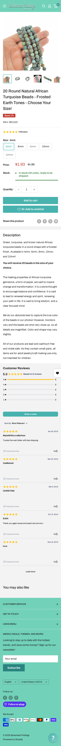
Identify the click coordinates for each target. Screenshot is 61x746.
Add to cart (30, 200)
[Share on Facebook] (39, 221)
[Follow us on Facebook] (5, 697)
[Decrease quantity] (18, 189)
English (8, 682)
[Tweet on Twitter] (50, 221)
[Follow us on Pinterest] (16, 697)
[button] (53, 738)
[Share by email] (56, 221)
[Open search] (43, 6)
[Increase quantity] (34, 189)
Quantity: (8, 189)
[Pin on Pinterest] (45, 221)
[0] (55, 6)
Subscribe (13, 667)
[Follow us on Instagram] (11, 697)
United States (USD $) (31, 682)
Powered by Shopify (13, 739)
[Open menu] (4, 6)
